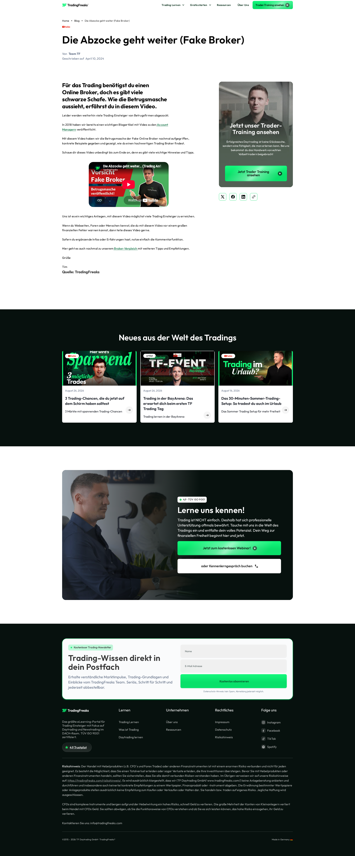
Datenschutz (223, 729)
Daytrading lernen (131, 737)
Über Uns (243, 5)
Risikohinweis (224, 737)
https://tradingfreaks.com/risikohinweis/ (94, 780)
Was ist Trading (129, 729)
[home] (77, 5)
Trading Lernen (171, 5)
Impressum (222, 722)
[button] (172, 5)
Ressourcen (224, 5)
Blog (77, 20)
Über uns (172, 722)
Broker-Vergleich (126, 248)
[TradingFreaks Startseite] (77, 711)
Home (65, 20)
